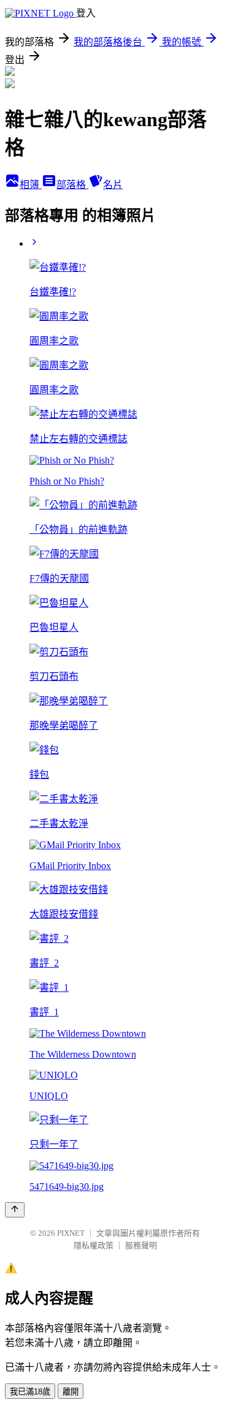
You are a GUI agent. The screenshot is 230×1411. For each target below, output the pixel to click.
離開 (71, 1391)
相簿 (31, 184)
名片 (113, 184)
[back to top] (15, 1209)
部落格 (72, 184)
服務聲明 (141, 1245)
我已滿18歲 (30, 1391)
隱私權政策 (93, 1245)
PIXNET (71, 1233)
